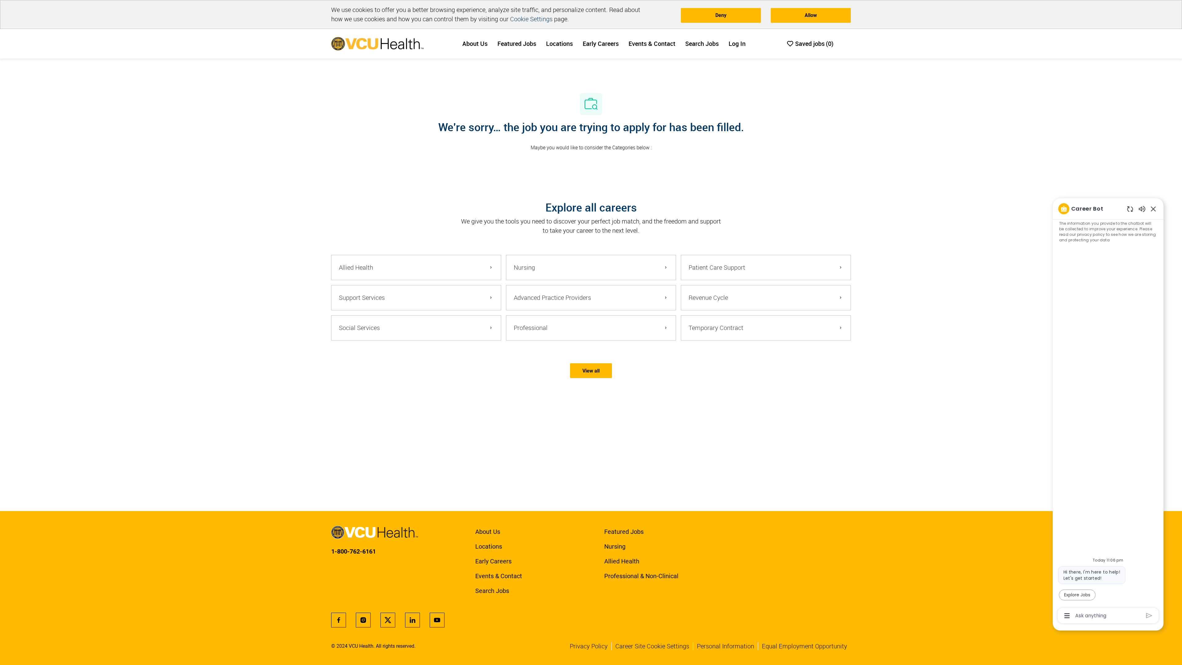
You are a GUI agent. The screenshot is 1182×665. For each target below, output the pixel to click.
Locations (559, 43)
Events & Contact (652, 43)
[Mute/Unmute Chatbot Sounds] (1142, 208)
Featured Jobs (516, 43)
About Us (475, 43)
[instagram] (363, 620)
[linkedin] (412, 620)
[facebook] (338, 620)
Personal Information (725, 646)
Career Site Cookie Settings (652, 646)
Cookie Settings (531, 19)
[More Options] (1067, 615)
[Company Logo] (377, 43)
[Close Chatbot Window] (1153, 208)
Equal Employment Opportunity (804, 646)
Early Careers (601, 43)
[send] (1149, 615)
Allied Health (621, 561)
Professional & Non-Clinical (641, 576)
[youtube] (437, 620)
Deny (720, 15)
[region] (1108, 412)
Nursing (614, 546)
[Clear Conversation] (1130, 209)
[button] (591, 370)
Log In (737, 43)
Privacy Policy (589, 646)
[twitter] (387, 620)
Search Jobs (702, 43)
